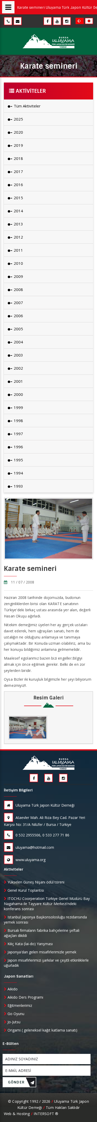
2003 (18, 355)
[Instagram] (67, 21)
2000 (18, 394)
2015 (18, 197)
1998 (18, 420)
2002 (18, 368)
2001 (18, 381)
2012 (18, 237)
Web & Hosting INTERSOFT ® (31, 1113)
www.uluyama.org (30, 859)
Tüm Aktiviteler (27, 105)
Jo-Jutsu (13, 1021)
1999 (18, 407)
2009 (18, 276)
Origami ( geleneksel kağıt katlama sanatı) (41, 1030)
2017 (18, 171)
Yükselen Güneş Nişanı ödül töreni (35, 882)
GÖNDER (16, 1082)
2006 (18, 315)
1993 (18, 486)
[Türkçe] (80, 20)
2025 (18, 119)
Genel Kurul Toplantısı (25, 890)
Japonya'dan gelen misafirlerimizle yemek (41, 952)
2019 (18, 145)
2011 (18, 250)
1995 (18, 459)
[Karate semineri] (27, 728)
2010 (18, 263)
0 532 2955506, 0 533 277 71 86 (41, 835)
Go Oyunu (15, 1013)
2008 (18, 289)
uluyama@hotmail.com (34, 847)
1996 (18, 446)
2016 (18, 184)
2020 (18, 132)
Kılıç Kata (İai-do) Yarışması (29, 943)
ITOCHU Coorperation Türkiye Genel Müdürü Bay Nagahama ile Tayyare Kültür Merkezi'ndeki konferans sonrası (47, 903)
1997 (18, 433)
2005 (18, 328)
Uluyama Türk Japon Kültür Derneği (44, 805)
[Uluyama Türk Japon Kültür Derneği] (48, 41)
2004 (18, 341)
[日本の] (89, 20)
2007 (18, 302)
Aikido (12, 989)
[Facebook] (47, 21)
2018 (18, 158)
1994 (18, 473)
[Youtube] (57, 21)
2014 (18, 210)
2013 (18, 223)
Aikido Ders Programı (24, 997)
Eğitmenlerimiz (19, 1005)
